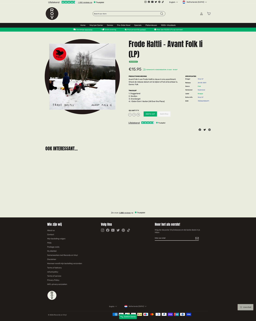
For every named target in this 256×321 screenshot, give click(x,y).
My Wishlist (52, 251)
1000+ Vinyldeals (168, 25)
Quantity (134, 110)
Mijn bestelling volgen (56, 239)
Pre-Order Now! (123, 25)
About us (51, 230)
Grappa (200, 94)
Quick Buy (164, 114)
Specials (137, 25)
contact (143, 30)
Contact (50, 234)
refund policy (52, 272)
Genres (110, 25)
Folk (199, 86)
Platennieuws (151, 25)
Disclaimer (51, 259)
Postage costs (53, 247)
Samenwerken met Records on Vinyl (62, 255)
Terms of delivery (54, 268)
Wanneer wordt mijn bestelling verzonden (64, 263)
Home (82, 25)
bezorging (88, 30)
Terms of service (54, 276)
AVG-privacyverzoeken (57, 284)
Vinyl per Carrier (96, 25)
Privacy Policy (53, 280)
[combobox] (127, 14)
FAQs (49, 243)
